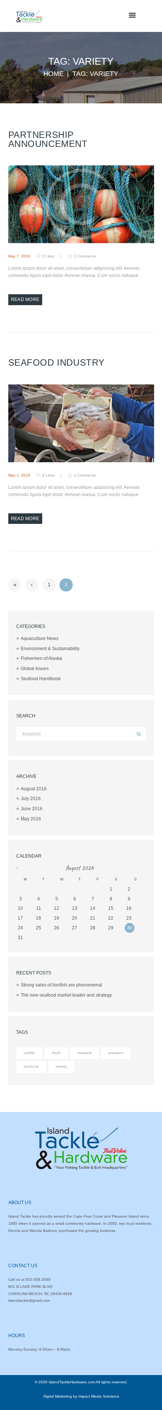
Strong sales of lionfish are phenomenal (61, 985)
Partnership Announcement (48, 139)
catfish (29, 1053)
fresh (56, 1053)
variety (61, 1066)
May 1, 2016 (19, 475)
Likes (48, 256)
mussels (85, 1053)
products (31, 1066)
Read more (25, 299)
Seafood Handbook (41, 678)
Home (53, 73)
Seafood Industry (56, 362)
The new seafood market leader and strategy (66, 995)
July (31, 798)
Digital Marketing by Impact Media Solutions (81, 1396)
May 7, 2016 (19, 256)
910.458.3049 (38, 1279)
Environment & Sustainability (50, 648)
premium (116, 1053)
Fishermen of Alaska (41, 658)
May (31, 818)
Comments (85, 256)
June (32, 808)
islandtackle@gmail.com (29, 1300)
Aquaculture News (39, 638)
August (34, 788)
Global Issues (35, 668)
